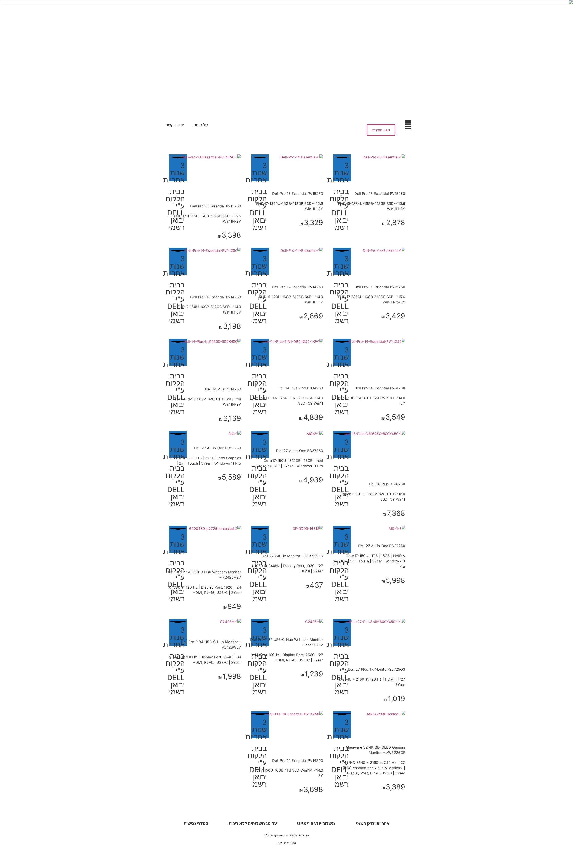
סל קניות (200, 125)
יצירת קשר (175, 125)
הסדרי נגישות (286, 843)
